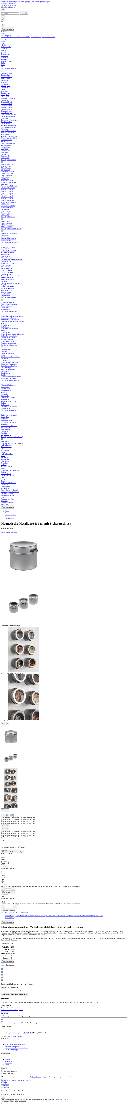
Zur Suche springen (24, 1)
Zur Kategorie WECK (8, 217)
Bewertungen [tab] (9, 918)
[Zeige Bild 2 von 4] (3, 726)
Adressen (22, 37)
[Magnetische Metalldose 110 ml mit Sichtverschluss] (23, 556)
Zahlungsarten (30, 37)
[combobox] (10, 13)
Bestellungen (39, 37)
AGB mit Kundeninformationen (15, 1044)
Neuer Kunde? (95, 1002)
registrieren (7, 35)
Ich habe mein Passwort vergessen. (12, 1010)
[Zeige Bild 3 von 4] (5, 726)
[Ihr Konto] (3, 25)
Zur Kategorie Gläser (8, 68)
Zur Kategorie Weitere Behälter (11, 229)
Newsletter (8, 1063)
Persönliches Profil (13, 37)
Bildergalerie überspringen (9, 532)
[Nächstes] (7, 723)
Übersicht (4, 37)
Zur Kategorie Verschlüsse (9, 242)
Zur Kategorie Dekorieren (9, 345)
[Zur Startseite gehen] (8, 3)
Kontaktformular (16, 1036)
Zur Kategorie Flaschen (8, 160)
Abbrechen (4, 1014)
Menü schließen (9, 29)
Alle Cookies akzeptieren (18, 1101)
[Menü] (3, 9)
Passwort (4, 1008)
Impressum (8, 1061)
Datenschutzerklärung (12, 1046)
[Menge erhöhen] (13, 889)
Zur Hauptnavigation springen (40, 1)
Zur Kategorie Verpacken (9, 311)
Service (7, 1065)
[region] (64, 685)
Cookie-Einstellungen (11, 1050)
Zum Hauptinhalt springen (9, 1)
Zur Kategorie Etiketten (8, 298)
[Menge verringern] (3, 889)
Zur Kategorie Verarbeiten (9, 380)
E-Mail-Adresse (6, 1006)
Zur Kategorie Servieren (8, 410)
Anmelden (4, 33)
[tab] (54, 916)
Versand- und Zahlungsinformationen (16, 1048)
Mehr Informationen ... (63, 1099)
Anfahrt (7, 1059)
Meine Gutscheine (49, 37)
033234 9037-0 (28, 1033)
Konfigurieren (5, 1101)
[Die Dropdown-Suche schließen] (26, 13)
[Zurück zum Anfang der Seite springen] (3, 1097)
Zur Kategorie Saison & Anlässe (11, 437)
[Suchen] (22, 13)
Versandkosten (36, 1077)
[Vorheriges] (3, 723)
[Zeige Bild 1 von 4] (1, 726)
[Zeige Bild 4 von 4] (7, 726)
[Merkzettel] (2, 23)
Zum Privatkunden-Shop (8, 5)
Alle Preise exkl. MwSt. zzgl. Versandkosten (15, 912)
